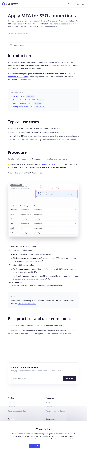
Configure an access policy (28, 107)
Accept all (34, 446)
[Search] (78, 4)
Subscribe (69, 378)
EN (68, 4)
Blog (48, 402)
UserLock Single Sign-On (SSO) (28, 100)
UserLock (11, 402)
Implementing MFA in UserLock (59, 334)
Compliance (51, 407)
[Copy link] (6, 55)
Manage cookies (50, 446)
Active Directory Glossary (56, 411)
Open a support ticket (17, 411)
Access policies (23, 96)
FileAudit (11, 407)
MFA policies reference (27, 303)
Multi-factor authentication (27, 103)
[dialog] (43, 437)
